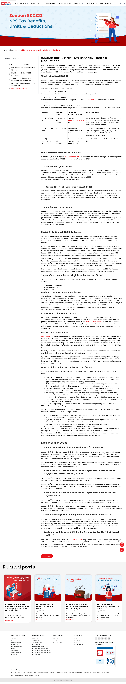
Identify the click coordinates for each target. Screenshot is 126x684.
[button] (27, 3)
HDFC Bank (14, 672)
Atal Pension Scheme (94, 322)
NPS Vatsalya (46, 336)
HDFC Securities (31, 672)
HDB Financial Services (75, 672)
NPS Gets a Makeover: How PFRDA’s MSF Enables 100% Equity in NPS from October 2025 (17, 607)
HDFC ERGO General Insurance (58, 672)
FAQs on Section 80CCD (20, 88)
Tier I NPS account (71, 157)
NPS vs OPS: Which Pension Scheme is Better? (44, 606)
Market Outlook (105, 3)
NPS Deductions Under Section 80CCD (23, 69)
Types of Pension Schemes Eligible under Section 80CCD (22, 79)
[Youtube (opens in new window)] (105, 638)
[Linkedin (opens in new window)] (99, 638)
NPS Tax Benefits (75, 540)
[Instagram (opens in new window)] (108, 638)
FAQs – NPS (77, 642)
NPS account (89, 100)
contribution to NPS (76, 120)
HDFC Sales (105, 672)
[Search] (121, 3)
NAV (12, 640)
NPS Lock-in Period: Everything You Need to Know (108, 606)
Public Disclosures (65, 3)
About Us (77, 3)
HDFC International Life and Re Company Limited (25, 675)
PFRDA (76, 638)
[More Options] (124, 3)
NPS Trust (77, 640)
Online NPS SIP (57, 640)
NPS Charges (36, 654)
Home (5, 50)
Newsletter (14, 654)
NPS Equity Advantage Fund (40, 648)
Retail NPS (35, 638)
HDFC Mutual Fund (43, 672)
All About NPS (35, 3)
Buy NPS (55, 638)
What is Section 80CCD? (21, 65)
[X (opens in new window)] (102, 638)
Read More (9, 620)
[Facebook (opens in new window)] (96, 638)
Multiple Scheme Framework (40, 646)
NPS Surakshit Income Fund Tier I (41, 650)
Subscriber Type (20, 3)
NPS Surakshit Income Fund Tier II (41, 652)
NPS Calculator (51, 3)
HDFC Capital (96, 672)
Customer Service (91, 3)
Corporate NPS (36, 640)
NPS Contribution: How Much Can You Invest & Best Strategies (77, 606)
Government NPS (37, 642)
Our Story (13, 638)
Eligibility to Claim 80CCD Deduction (21, 74)
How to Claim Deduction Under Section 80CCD (23, 84)
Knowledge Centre (16, 646)
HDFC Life (22, 672)
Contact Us (14, 650)
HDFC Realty (87, 672)
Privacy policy (15, 644)
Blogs (11, 50)
